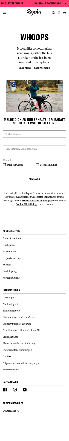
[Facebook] (5, 390)
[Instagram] (15, 390)
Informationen (11, 290)
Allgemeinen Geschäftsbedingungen (36, 196)
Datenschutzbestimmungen (37, 200)
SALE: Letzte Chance (12, 3)
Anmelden (34, 178)
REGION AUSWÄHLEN (13, 403)
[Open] (4, 13)
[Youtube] (25, 390)
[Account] (59, 12)
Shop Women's (42, 67)
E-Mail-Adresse (13, 134)
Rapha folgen (10, 382)
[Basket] (64, 12)
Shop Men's (25, 67)
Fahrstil (7, 160)
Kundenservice (11, 231)
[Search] (52, 12)
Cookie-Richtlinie (25, 204)
